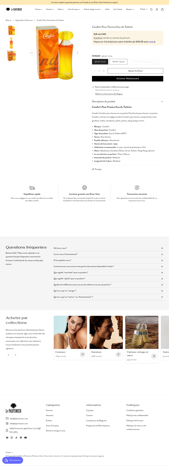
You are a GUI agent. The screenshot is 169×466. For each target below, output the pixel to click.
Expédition (98, 38)
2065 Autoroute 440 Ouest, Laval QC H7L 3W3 (25, 430)
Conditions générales (134, 410)
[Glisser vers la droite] (77, 52)
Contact (89, 415)
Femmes (49, 410)
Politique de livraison (134, 420)
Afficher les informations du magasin (109, 94)
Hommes (49, 415)
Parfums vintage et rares (55, 431)
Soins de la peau (52, 426)
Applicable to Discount (24, 20)
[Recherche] (151, 9)
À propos (90, 410)
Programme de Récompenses (98, 426)
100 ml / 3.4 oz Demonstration (144, 62)
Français (142, 9)
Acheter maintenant (127, 79)
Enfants (49, 420)
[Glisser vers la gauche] (32, 52)
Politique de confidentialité (137, 415)
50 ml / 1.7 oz (100, 61)
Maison (8, 20)
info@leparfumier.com (19, 419)
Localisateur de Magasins (96, 420)
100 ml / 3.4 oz (118, 61)
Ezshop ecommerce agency (93, 456)
